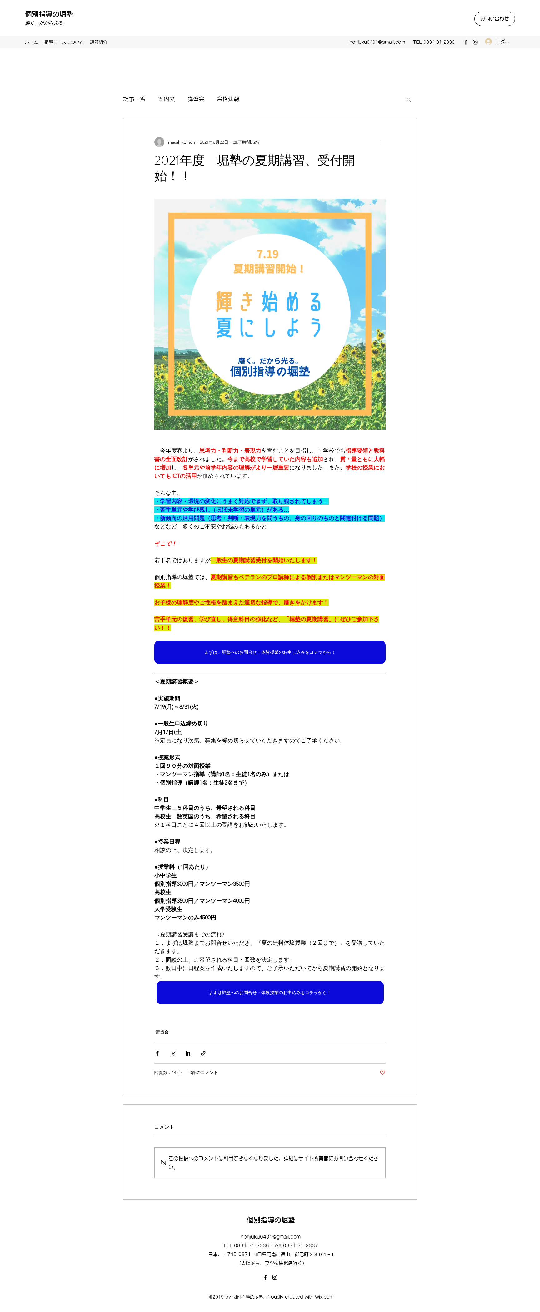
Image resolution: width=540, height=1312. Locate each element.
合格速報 (228, 99)
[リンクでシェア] (203, 1053)
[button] (409, 99)
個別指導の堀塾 (49, 14)
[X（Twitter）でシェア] (173, 1053)
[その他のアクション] (382, 142)
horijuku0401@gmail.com (377, 42)
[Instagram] (475, 42)
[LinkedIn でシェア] (188, 1053)
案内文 (166, 99)
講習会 (196, 99)
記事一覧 (134, 99)
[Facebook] (466, 42)
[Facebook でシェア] (157, 1053)
